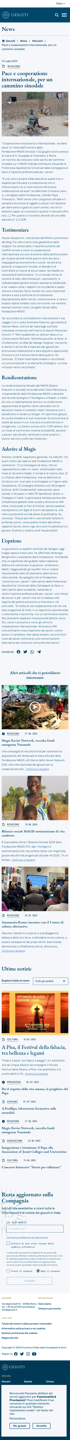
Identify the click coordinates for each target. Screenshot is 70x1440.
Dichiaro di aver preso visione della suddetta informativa (32, 1245)
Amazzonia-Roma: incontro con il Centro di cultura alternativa (33, 924)
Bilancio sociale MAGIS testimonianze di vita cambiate (33, 833)
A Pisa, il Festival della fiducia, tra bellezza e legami (34, 1049)
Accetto (41, 1425)
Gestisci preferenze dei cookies (19, 1333)
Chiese (50, 1381)
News (23, 41)
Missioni (37, 41)
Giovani (12, 1101)
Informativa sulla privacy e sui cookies (23, 1328)
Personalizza (17, 1418)
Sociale (28, 1381)
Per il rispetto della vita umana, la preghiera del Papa (35, 1091)
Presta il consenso (21, 1271)
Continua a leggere (37, 769)
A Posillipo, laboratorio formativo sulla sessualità (29, 1110)
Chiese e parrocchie (49, 1308)
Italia (62, 4)
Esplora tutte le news (16, 980)
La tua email (16, 1222)
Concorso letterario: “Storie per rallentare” (31, 1167)
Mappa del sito (10, 1337)
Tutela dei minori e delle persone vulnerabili (27, 1323)
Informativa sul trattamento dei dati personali (27, 1237)
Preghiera (14, 1082)
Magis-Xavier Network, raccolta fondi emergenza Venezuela (28, 742)
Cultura (12, 1039)
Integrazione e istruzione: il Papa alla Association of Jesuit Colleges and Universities (34, 1149)
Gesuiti (19, 15)
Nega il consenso (50, 1271)
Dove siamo (44, 1303)
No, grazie (19, 1425)
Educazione (14, 1140)
